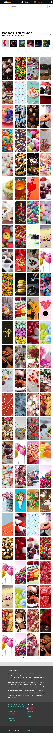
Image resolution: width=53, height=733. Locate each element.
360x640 (10, 709)
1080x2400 (15, 704)
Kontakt (27, 714)
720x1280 (10, 706)
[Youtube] (32, 709)
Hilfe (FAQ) (28, 716)
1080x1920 (10, 704)
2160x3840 (10, 711)
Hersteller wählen (29, 711)
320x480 (10, 708)
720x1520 (15, 711)
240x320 (14, 706)
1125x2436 (14, 709)
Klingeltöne (10, 716)
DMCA (34, 730)
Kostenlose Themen (12, 720)
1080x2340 (21, 704)
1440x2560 (19, 708)
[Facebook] (28, 709)
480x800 (23, 706)
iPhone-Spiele (11, 715)
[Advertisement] (26, 19)
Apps (9, 722)
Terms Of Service (29, 730)
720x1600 (19, 706)
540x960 (19, 709)
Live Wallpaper (11, 718)
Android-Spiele (11, 713)
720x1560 (14, 708)
